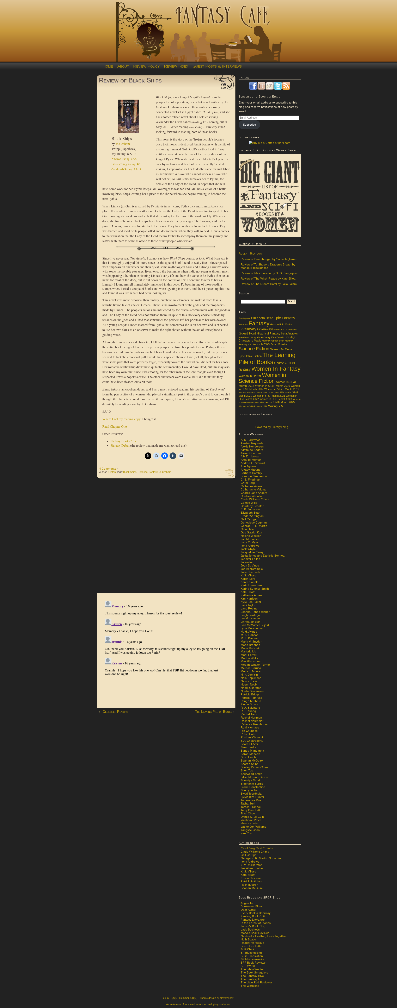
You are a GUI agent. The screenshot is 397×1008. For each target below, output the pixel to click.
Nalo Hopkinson (251, 678)
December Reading (115, 711)
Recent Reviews (250, 253)
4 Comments (107, 468)
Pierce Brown (249, 704)
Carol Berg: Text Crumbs (257, 848)
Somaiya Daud (250, 780)
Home (108, 66)
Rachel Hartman (251, 717)
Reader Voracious (252, 942)
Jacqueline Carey (260, 337)
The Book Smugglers (254, 972)
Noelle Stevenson (252, 691)
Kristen (112, 472)
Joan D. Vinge (250, 565)
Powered (271, 426)
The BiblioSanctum (253, 969)
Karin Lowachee (251, 585)
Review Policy (146, 66)
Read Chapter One (114, 426)
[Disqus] (166, 537)
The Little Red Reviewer (256, 982)
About (123, 66)
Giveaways (265, 329)
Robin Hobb (248, 734)
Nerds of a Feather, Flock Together (263, 936)
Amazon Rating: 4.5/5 (124, 159)
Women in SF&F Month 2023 (276, 399)
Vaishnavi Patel (251, 820)
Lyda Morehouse (252, 628)
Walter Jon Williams (253, 826)
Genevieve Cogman (254, 522)
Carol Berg (248, 482)
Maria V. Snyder (251, 641)
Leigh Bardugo (250, 615)
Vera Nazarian (250, 823)
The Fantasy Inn (251, 979)
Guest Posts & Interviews (217, 66)
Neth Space (248, 939)
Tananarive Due (251, 800)
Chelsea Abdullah (252, 496)
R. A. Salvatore (250, 707)
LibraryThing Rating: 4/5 (125, 164)
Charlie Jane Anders (254, 492)
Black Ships (129, 472)
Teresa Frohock (251, 806)
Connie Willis (249, 502)
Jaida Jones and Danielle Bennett (263, 555)
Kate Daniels (277, 337)
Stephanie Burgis (252, 783)
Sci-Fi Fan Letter (252, 946)
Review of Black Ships (130, 80)
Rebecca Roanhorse (254, 724)
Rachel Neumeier (252, 720)
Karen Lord (248, 578)
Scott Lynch (248, 757)
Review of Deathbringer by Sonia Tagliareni (269, 259)
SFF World (248, 966)
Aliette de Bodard (252, 449)
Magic (257, 340)
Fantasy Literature (253, 919)
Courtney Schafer (252, 506)
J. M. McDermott (251, 864)
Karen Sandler (250, 582)
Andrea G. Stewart (253, 463)
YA (280, 406)
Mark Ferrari (249, 654)
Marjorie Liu (248, 651)
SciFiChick (247, 949)
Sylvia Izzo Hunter (252, 797)
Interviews (244, 337)
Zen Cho (246, 833)
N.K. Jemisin (254, 344)
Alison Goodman (251, 453)
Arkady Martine (251, 469)
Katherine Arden (251, 595)
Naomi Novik (249, 684)
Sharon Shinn (249, 763)
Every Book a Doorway (255, 913)
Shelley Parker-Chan (254, 767)
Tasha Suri (248, 803)
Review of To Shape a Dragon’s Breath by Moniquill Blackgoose (268, 266)
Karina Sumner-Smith (255, 588)
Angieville (247, 903)
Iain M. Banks (249, 539)
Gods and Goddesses (285, 329)
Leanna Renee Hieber (255, 611)
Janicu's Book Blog (253, 926)
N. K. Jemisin (249, 674)
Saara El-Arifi (249, 744)
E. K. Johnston (250, 509)
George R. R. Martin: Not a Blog (261, 858)
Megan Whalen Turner (255, 664)
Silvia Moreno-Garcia (254, 777)
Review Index (176, 66)
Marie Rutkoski (250, 648)
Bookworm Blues (252, 906)
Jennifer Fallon (250, 559)
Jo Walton (247, 562)
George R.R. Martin (281, 324)
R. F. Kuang (248, 711)
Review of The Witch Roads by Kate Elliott (268, 278)
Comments (188, 998)
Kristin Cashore (251, 878)
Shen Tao (247, 770)
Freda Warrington (252, 516)
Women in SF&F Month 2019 (281, 389)
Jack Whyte (248, 549)
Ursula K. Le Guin (252, 816)
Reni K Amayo (250, 727)
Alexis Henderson (252, 446)
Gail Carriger (249, 519)
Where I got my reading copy (121, 419)
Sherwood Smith (251, 773)
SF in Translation (252, 956)
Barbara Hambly (251, 473)
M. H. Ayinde (249, 631)
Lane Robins (249, 608)
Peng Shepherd (251, 701)
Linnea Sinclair (250, 621)
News (265, 344)
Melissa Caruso (251, 668)
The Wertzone (250, 985)
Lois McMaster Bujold (255, 625)
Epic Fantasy (284, 318)
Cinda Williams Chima (255, 499)
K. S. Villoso (248, 575)
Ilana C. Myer (249, 542)
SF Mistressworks (252, 959)
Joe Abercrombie (252, 568)
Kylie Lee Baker (251, 601)
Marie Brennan (250, 644)
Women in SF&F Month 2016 (272, 385)
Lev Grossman (250, 618)
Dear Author (248, 909)
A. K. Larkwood (251, 440)
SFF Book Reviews (253, 962)
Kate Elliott (248, 592)
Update (279, 363)
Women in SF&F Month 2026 (253, 406)
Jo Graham (123, 144)
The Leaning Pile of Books (213, 711)
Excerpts (243, 324)
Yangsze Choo (250, 830)
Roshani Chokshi (252, 737)
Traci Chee (248, 813)
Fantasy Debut (120, 445)
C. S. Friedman (251, 479)
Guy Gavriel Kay (251, 532)
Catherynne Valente (254, 489)
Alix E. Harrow (250, 456)
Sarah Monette (278, 344)
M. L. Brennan (250, 638)
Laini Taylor (248, 605)
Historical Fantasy (148, 472)
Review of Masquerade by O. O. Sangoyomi (269, 273)
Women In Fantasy (275, 368)
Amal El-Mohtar (251, 459)
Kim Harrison (249, 598)
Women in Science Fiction (262, 378)
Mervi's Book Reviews (255, 932)
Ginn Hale (247, 529)
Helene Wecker (251, 535)
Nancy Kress (249, 681)
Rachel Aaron (249, 714)
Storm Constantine (253, 787)
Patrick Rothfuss (251, 697)
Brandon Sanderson (254, 476)
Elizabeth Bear (262, 318)
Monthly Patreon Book (273, 340)
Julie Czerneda (250, 572)
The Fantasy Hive (252, 975)
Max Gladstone (251, 661)
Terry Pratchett (250, 810)
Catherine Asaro (251, 486)
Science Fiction (254, 348)
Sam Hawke (248, 747)
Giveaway (247, 329)
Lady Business (250, 929)
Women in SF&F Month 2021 (269, 395)
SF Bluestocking (251, 952)
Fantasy (259, 323)
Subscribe (249, 124)
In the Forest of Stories (256, 923)
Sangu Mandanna (252, 750)
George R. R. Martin (254, 525)
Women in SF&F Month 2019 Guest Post (259, 392)
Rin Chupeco (249, 730)
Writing (272, 406)
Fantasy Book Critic (124, 441)
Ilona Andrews (289, 333)
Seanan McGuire (281, 349)
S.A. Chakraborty (252, 740)
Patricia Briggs (250, 694)
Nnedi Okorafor (251, 687)
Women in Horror (250, 375)
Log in (165, 998)
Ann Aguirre (244, 318)
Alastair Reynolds (252, 443)
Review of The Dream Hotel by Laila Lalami (269, 284)
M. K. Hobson (249, 635)
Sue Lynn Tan (249, 790)
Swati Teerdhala (251, 793)
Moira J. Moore (251, 671)
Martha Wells (249, 658)
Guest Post (247, 333)
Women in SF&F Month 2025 (277, 402)
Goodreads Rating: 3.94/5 (126, 169)
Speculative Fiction (250, 356)
